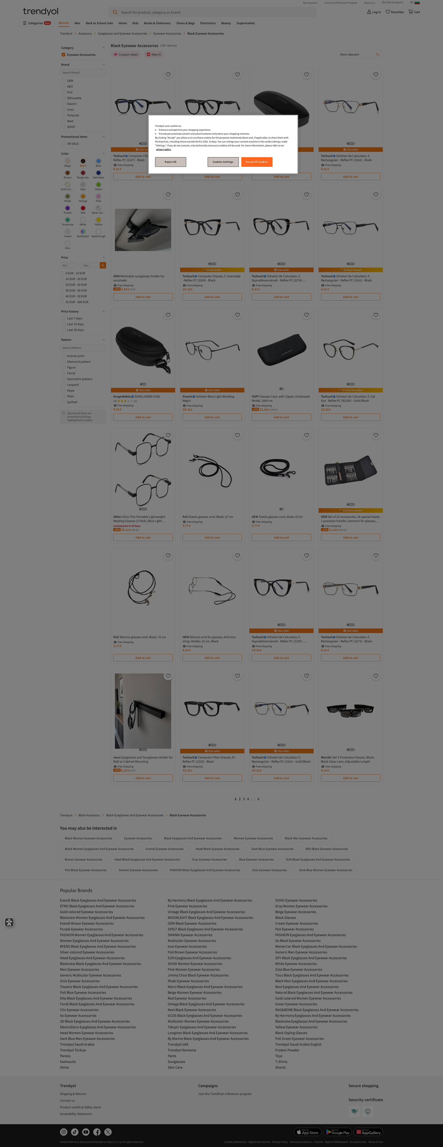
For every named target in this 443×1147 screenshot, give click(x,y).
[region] (223, 144)
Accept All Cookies (257, 161)
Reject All (171, 161)
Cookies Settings (223, 161)
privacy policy (163, 149)
